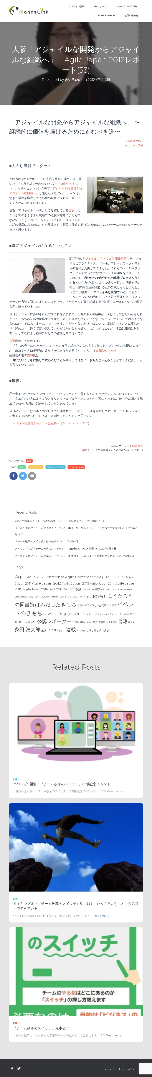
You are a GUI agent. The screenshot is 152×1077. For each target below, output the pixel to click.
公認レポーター (54, 621)
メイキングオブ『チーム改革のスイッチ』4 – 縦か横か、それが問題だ (56, 548)
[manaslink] (28, 11)
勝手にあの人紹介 (89, 622)
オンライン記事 (76, 6)
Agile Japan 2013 (75, 583)
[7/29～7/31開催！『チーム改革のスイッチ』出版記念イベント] (76, 727)
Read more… (115, 791)
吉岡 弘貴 (112, 622)
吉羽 (72, 210)
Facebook (12, 1068)
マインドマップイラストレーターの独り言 (112, 614)
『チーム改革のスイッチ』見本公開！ (37, 541)
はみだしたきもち (56, 604)
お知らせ (99, 596)
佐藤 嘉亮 (137, 445)
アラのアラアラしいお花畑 (91, 605)
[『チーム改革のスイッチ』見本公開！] (76, 971)
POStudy (33, 596)
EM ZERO (112, 589)
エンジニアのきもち (58, 614)
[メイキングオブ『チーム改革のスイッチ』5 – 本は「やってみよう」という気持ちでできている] (76, 847)
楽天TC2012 (49, 630)
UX (81, 596)
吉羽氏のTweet (105, 350)
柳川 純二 (132, 622)
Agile (22, 467)
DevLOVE (55, 589)
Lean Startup (21, 597)
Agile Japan (35, 467)
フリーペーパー (83, 614)
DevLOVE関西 (72, 589)
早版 (84, 450)
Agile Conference (80, 577)
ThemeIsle (136, 1069)
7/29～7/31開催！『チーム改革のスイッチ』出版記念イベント (51, 521)
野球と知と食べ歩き (97, 630)
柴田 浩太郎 (27, 630)
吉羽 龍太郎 (133, 141)
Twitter (19, 1068)
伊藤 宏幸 (31, 622)
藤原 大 (61, 630)
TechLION (73, 596)
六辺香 (75, 622)
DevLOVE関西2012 (93, 589)
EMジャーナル (126, 589)
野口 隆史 (81, 630)
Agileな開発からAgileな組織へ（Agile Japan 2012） (54, 423)
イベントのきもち (76, 467)
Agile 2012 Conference (45, 577)
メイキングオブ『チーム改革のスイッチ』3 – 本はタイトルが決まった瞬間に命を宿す (65, 555)
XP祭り (88, 596)
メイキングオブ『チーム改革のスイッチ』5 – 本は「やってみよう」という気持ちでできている (70, 528)
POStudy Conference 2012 (53, 596)
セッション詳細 (134, 145)
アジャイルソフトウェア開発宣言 (104, 258)
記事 (29, 461)
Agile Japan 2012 (55, 467)
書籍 (123, 621)
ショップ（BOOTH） (126, 6)
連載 (71, 629)
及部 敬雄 (103, 622)
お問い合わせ (131, 15)
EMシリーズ (100, 6)
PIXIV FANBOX (106, 15)
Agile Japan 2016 (35, 589)
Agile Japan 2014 (102, 583)
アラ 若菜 (111, 605)
